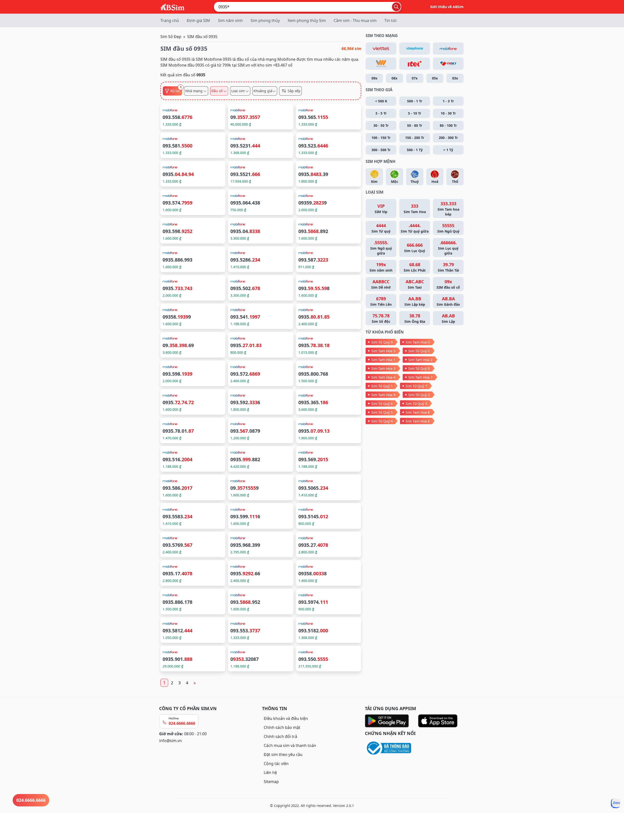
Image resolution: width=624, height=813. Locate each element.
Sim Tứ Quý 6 (382, 403)
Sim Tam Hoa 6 (418, 421)
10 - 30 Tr (448, 113)
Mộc (394, 181)
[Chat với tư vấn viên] (616, 803)
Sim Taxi (415, 284)
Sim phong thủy (265, 20)
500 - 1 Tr (414, 101)
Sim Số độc (381, 318)
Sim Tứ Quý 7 (416, 386)
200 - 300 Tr (448, 137)
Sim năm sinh (230, 20)
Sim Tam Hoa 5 (383, 351)
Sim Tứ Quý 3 (416, 403)
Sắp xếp (294, 91)
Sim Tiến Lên (381, 301)
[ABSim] (172, 6)
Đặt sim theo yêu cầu (283, 754)
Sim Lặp (448, 318)
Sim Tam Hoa (415, 208)
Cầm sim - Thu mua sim (355, 20)
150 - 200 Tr (414, 137)
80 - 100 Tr (448, 125)
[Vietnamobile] (381, 64)
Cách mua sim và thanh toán (290, 745)
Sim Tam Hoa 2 (420, 359)
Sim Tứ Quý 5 (382, 412)
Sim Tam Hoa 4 (383, 377)
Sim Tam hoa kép (448, 208)
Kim (374, 181)
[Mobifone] (448, 48)
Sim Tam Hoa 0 (418, 342)
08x (394, 78)
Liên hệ (270, 772)
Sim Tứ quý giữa (415, 228)
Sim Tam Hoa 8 (418, 412)
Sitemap (271, 781)
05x (435, 78)
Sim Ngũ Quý (448, 228)
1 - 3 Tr (448, 101)
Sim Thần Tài (448, 267)
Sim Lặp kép (414, 301)
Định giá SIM (198, 20)
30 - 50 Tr (381, 125)
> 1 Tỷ (448, 149)
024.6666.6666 (182, 723)
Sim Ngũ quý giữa (381, 247)
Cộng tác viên (276, 763)
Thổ (455, 181)
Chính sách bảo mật (282, 727)
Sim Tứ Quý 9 (382, 342)
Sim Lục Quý (414, 247)
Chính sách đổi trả (280, 736)
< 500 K (381, 101)
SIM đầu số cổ (448, 284)
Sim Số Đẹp (170, 36)
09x (374, 78)
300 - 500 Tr (380, 149)
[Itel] (414, 64)
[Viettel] (381, 48)
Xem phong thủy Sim (307, 20)
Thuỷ (414, 181)
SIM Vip (381, 208)
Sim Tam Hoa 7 (420, 377)
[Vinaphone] (414, 48)
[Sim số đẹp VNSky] (448, 64)
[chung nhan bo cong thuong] (415, 748)
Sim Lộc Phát (415, 267)
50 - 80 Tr (414, 125)
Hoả (434, 181)
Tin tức (390, 20)
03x (455, 78)
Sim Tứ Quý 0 (419, 351)
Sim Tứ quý (380, 228)
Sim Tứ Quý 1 (382, 386)
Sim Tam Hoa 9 (383, 394)
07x (415, 78)
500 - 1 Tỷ (415, 149)
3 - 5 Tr (381, 113)
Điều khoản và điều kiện (286, 718)
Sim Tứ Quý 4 (382, 421)
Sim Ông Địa (414, 318)
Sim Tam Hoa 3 (383, 368)
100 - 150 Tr (380, 137)
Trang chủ (169, 20)
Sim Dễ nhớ (381, 284)
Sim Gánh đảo (448, 301)
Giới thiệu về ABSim (447, 6)
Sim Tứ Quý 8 (419, 368)
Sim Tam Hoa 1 (383, 359)
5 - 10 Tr (414, 113)
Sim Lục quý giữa (448, 247)
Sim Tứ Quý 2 (419, 394)
